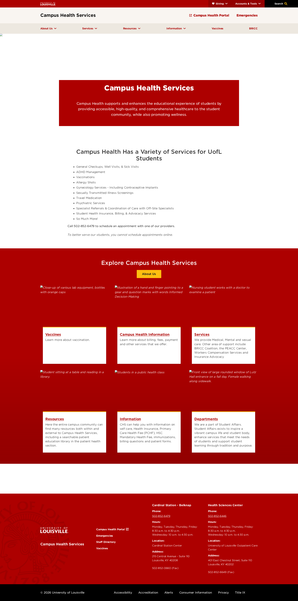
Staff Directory (106, 541)
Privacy (223, 592)
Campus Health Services (62, 544)
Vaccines (102, 548)
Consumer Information (195, 592)
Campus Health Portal (110, 529)
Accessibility (123, 592)
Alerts (168, 592)
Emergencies (104, 535)
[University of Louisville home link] (48, 3)
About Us (149, 274)
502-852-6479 (161, 516)
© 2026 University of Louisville (62, 592)
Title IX (240, 592)
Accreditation (148, 592)
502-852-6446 (217, 516)
